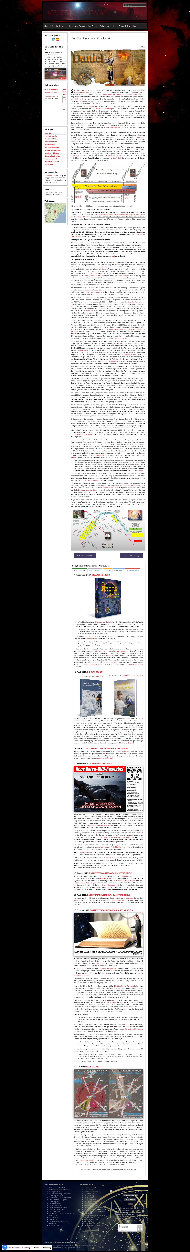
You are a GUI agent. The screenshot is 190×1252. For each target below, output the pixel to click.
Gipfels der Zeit (101, 455)
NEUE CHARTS (92, 1066)
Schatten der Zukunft (76, 26)
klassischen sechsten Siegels (124, 881)
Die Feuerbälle (50, 144)
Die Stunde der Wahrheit (124, 986)
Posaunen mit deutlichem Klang (119, 329)
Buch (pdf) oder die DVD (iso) (100, 825)
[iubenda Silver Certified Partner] (130, 1228)
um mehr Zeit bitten (90, 311)
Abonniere (48, 176)
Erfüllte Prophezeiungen (117, 338)
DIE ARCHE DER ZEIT (101, 574)
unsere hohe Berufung (103, 109)
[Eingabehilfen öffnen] (4, 1247)
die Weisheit (100, 651)
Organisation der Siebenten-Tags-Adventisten (119, 94)
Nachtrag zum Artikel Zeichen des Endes (115, 847)
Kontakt (136, 26)
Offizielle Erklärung (52, 153)
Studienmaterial (51, 159)
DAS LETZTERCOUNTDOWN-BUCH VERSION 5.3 (107, 748)
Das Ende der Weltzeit (115, 900)
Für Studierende (51, 136)
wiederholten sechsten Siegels (85, 883)
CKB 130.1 (141, 471)
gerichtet (109, 655)
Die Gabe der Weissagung (99, 26)
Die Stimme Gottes (122, 276)
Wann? (62, 78)
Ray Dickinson (53, 105)
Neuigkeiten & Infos (52, 156)
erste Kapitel (94, 480)
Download (125, 751)
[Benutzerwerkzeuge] (142, 46)
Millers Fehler (115, 127)
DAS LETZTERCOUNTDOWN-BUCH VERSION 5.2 (110, 873)
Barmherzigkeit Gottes (117, 651)
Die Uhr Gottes (58, 26)
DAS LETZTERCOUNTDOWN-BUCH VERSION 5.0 (111, 910)
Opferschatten (83, 350)
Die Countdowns (51, 142)
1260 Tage (93, 273)
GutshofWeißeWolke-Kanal (53, 1248)
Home (46, 26)
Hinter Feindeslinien (121, 26)
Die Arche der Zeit (102, 622)
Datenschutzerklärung (130, 1195)
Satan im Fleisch (114, 156)
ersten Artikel (116, 158)
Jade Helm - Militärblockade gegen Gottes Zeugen (53, 91)
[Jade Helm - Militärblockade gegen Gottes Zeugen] (55, 99)
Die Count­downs (130, 555)
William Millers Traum (53, 150)
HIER (97, 963)
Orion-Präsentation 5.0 (110, 885)
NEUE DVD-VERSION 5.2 (102, 763)
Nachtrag (77, 900)
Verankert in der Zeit (112, 361)
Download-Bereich (87, 1160)
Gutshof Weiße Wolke (111, 488)
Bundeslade (92, 639)
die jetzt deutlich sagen (133, 1029)
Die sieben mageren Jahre (87, 490)
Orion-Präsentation (84, 852)
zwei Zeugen (128, 743)
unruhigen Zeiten (96, 664)
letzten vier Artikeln (108, 1002)
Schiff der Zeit (79, 99)
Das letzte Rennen (93, 292)
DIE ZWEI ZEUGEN (95, 672)
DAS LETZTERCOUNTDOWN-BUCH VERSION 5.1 (108, 895)
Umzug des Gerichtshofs (94, 276)
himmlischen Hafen (135, 664)
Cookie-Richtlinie (130, 1199)
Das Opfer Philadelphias (129, 486)
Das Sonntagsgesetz (52, 147)
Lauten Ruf (104, 267)
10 (65, 87)
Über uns (48, 133)
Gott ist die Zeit (97, 676)
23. (137, 367)
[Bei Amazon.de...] (91, 698)
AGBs (130, 1204)
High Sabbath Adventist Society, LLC (130, 1191)
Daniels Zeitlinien (51, 139)
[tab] (80, 570)
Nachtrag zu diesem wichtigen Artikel (115, 837)
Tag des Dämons (131, 354)
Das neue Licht (88, 106)
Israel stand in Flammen (84, 434)
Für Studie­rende (85, 555)
